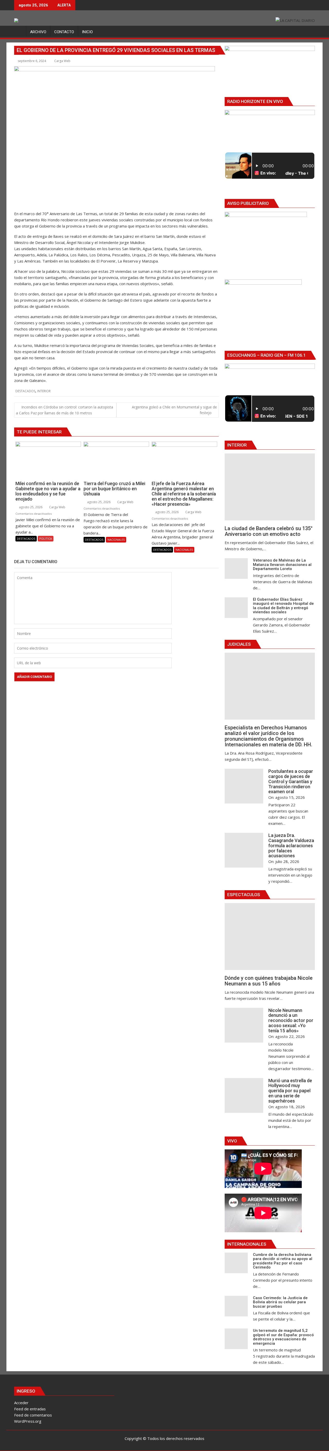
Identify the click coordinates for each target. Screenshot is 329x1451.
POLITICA (45, 538)
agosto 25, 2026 (30, 507)
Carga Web (62, 61)
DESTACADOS (25, 391)
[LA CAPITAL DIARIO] (19, 30)
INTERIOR (44, 391)
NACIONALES (116, 539)
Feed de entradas (30, 1408)
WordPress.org (27, 1421)
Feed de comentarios (33, 1415)
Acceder (21, 1402)
